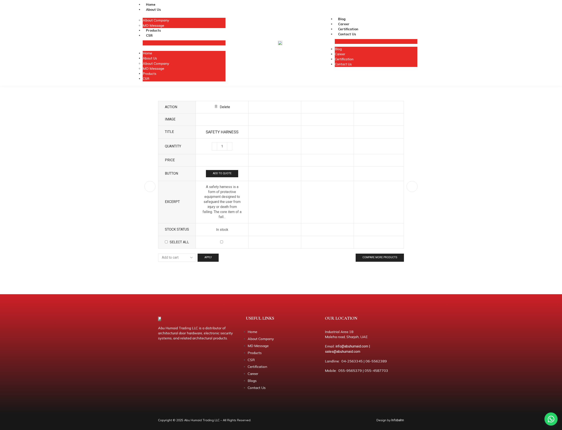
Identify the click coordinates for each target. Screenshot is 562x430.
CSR (149, 35)
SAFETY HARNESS (222, 132)
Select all (179, 242)
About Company (156, 20)
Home (150, 4)
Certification (348, 29)
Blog (342, 19)
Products (153, 30)
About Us (153, 9)
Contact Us (347, 34)
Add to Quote (222, 173)
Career (343, 24)
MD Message (153, 25)
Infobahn (397, 420)
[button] (551, 419)
